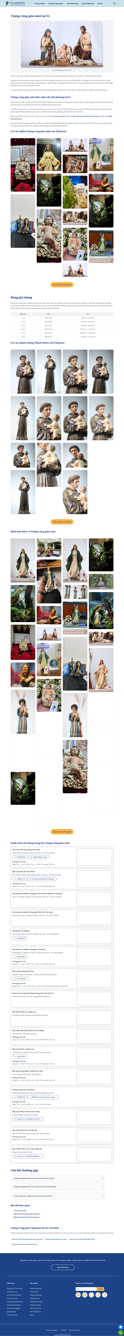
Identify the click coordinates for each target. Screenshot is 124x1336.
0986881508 (21, 1097)
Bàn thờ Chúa (72, 3)
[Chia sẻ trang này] (104, 1294)
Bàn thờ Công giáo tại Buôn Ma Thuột (82, 1239)
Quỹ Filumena (88, 3)
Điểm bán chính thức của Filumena (26, 1217)
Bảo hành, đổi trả (35, 1308)
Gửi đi (100, 1289)
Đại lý (100, 3)
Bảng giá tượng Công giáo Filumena (27, 1214)
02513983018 (21, 979)
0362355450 (21, 1056)
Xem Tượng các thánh (62, 522)
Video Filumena (12, 1315)
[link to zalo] (120, 1326)
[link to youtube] (84, 1294)
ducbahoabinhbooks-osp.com (43, 879)
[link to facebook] (78, 1294)
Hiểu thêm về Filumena (14, 1288)
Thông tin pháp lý (52, 1330)
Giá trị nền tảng (12, 1298)
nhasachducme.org (40, 857)
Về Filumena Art (12, 1291)
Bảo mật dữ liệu (74, 1330)
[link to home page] (15, 3)
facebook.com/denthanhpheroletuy (29, 1156)
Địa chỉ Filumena (35, 1311)
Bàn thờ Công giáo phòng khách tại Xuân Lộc (27, 1239)
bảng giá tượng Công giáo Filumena (86, 116)
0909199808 (21, 957)
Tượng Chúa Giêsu (36, 1295)
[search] (114, 3)
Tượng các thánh (35, 1305)
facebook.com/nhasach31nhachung (29, 1119)
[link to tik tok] (98, 1294)
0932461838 (21, 938)
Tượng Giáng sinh (35, 1288)
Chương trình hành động (15, 1301)
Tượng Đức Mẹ (35, 1298)
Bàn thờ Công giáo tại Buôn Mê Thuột (24, 1244)
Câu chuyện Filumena (14, 1295)
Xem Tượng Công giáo (62, 285)
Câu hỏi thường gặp (13, 1308)
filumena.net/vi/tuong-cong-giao (44, 1097)
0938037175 (21, 879)
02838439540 (21, 857)
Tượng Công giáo (55, 3)
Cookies (63, 1330)
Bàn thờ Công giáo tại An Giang (56, 1239)
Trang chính (39, 3)
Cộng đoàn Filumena (13, 1305)
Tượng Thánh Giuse (36, 1301)
